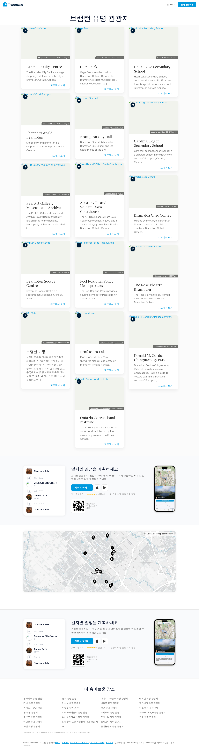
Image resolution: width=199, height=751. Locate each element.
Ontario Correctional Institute (97, 419)
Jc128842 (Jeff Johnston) (100, 409)
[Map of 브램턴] (99, 561)
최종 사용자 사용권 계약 (79, 743)
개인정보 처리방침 (97, 743)
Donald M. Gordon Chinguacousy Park (149, 357)
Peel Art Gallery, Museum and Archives (44, 205)
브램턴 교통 (35, 351)
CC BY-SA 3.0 (63, 58)
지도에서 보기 (57, 85)
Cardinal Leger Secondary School (148, 143)
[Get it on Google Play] (105, 487)
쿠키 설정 (109, 743)
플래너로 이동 (187, 4)
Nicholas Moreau (49, 124)
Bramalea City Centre (44, 67)
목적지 (57, 743)
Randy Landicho (106, 343)
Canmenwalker (161, 276)
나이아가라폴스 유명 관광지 (75, 712)
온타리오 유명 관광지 (33, 698)
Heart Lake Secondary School (152, 69)
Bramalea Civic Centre (152, 215)
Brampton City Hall (96, 136)
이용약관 (65, 743)
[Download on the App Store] (97, 487)
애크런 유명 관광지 (148, 698)
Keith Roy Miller (103, 58)
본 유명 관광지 (30, 712)
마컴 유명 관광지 (31, 726)
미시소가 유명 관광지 (33, 708)
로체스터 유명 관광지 (111, 712)
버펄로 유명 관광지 (110, 703)
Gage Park (88, 67)
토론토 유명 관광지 (32, 717)
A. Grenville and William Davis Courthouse (93, 207)
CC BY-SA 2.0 (117, 272)
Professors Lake (93, 351)
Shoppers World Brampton (39, 135)
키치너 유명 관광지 (71, 703)
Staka (54, 272)
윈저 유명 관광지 (147, 717)
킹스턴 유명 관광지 (148, 708)
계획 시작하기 (82, 487)
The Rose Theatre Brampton (148, 287)
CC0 (121, 194)
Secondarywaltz (49, 343)
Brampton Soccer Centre (40, 283)
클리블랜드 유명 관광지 (112, 726)
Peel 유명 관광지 (31, 703)
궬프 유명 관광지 (70, 698)
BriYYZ (107, 272)
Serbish (160, 58)
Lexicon (106, 128)
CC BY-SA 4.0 (63, 194)
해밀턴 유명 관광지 (32, 721)
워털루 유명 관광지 (71, 708)
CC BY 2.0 (119, 343)
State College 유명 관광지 (152, 712)
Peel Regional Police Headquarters (96, 283)
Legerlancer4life (157, 132)
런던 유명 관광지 (109, 708)
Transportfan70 (111, 194)
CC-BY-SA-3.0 (117, 128)
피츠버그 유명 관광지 (149, 703)
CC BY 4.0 (172, 276)
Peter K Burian (50, 194)
